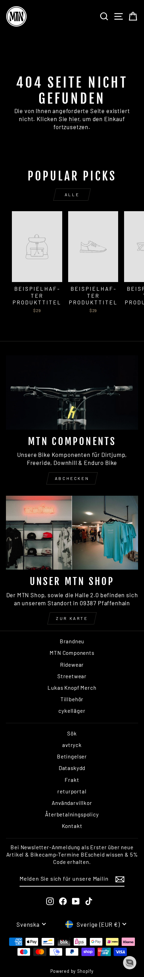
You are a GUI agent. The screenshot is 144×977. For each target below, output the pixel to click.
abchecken (72, 478)
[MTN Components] (72, 392)
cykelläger (71, 711)
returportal (71, 791)
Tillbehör (72, 699)
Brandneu (72, 641)
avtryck (72, 745)
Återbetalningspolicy (72, 814)
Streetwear (72, 676)
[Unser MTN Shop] (72, 533)
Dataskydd (72, 768)
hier (74, 118)
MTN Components (72, 653)
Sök (72, 733)
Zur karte (72, 618)
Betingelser (72, 756)
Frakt (72, 780)
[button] (129, 962)
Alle (72, 194)
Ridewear (72, 664)
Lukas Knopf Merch (72, 687)
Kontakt (72, 826)
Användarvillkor (72, 803)
